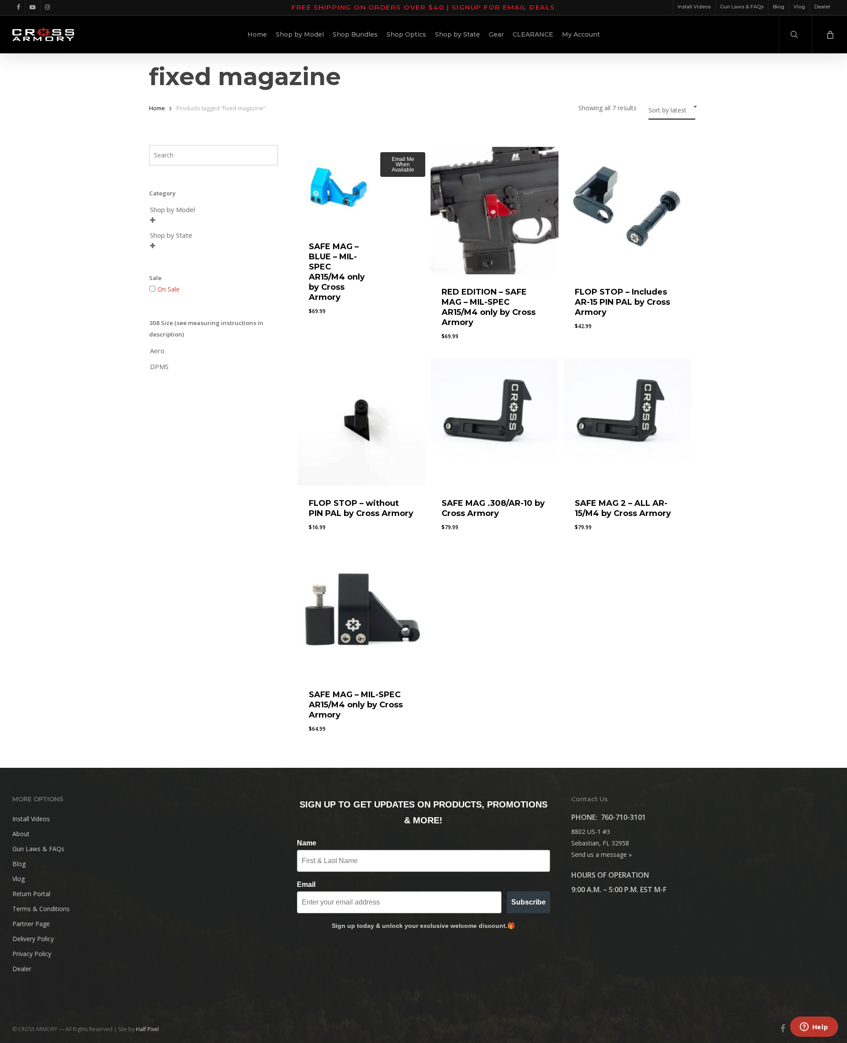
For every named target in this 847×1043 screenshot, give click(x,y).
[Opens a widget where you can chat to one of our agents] (814, 1028)
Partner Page (31, 924)
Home (157, 108)
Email (306, 884)
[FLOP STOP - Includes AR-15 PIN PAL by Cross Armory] (627, 210)
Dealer (21, 968)
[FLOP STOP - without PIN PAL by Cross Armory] (361, 422)
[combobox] (671, 110)
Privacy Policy (31, 954)
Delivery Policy (33, 939)
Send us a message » (601, 854)
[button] (330, 534)
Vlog (18, 879)
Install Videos (31, 819)
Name (306, 843)
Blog (19, 864)
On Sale (168, 289)
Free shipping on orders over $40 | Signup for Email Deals (423, 7)
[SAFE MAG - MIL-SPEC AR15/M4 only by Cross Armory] (361, 613)
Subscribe (528, 902)
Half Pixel (147, 1029)
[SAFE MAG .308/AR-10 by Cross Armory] (494, 422)
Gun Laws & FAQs (38, 849)
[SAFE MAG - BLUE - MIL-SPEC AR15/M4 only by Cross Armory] (339, 188)
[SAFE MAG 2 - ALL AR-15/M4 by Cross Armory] (627, 422)
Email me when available (403, 164)
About (21, 834)
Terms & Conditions (41, 909)
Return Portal (31, 894)
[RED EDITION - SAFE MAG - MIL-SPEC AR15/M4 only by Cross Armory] (494, 210)
